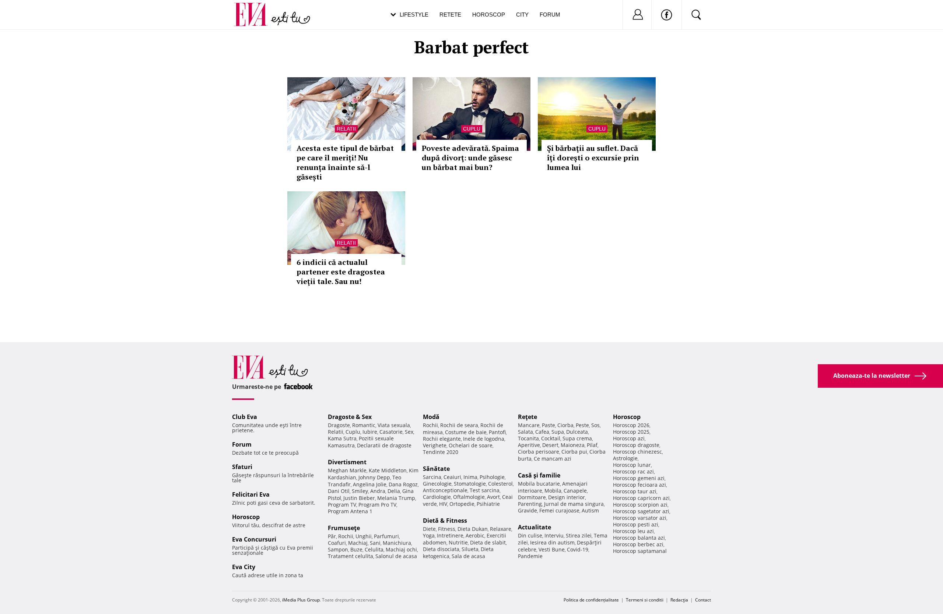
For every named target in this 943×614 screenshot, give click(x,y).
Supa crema (577, 438)
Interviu (554, 535)
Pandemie (530, 556)
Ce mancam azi (552, 458)
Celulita (374, 549)
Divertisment (347, 462)
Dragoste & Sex (350, 417)
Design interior (566, 497)
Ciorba (565, 425)
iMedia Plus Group (301, 600)
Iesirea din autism (552, 542)
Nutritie (458, 542)
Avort (493, 496)
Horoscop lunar (632, 464)
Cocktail (550, 438)
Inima (470, 476)
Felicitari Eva (251, 494)
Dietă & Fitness (445, 521)
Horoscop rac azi (633, 471)
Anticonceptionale (445, 490)
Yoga (429, 535)
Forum (550, 14)
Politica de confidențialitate (591, 600)
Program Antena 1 (350, 511)
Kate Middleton (388, 470)
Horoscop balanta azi (639, 537)
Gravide (527, 510)
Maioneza (573, 444)
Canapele (575, 490)
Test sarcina (484, 490)
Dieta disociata (441, 549)
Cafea (542, 431)
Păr (332, 536)
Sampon (338, 549)
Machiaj (358, 542)
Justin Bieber (359, 497)
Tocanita (528, 438)
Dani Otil (339, 490)
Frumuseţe (344, 528)
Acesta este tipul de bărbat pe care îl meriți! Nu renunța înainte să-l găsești (345, 162)
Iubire (369, 431)
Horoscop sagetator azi (641, 511)
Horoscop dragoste (636, 444)
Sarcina (432, 476)
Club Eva (244, 417)
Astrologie (625, 458)
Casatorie (391, 431)
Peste (582, 425)
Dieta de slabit (488, 542)
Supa (557, 431)
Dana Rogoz (403, 484)
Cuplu (471, 129)
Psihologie (492, 476)
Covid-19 (577, 549)
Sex (409, 431)
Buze (356, 549)
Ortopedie (461, 503)
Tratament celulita (350, 556)
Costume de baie (466, 432)
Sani (375, 542)
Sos (595, 425)
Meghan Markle (347, 470)
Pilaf (592, 444)
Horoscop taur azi (634, 491)
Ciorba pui (574, 451)
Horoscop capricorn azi (641, 497)
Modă (431, 417)
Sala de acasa (468, 556)
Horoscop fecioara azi (639, 484)
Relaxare (500, 528)
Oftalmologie (469, 496)
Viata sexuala (394, 425)
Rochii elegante (442, 438)
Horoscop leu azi (633, 531)
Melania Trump (396, 497)
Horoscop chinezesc (637, 451)
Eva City (243, 567)
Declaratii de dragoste (384, 445)
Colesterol (500, 483)
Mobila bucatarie (539, 483)
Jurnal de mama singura (574, 503)
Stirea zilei (579, 535)
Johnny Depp (374, 477)
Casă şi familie (539, 475)
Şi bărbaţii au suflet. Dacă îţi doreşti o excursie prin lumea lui (593, 157)
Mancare (529, 425)
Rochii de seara (459, 425)
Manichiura (397, 542)
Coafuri (337, 542)
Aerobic (475, 535)
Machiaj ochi (401, 549)
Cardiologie (437, 496)
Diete (429, 528)
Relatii (346, 129)
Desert (550, 444)
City (522, 14)
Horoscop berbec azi (638, 544)
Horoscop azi (629, 438)
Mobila (552, 490)
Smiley (360, 490)
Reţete (527, 417)
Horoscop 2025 (631, 431)
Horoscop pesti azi (635, 524)
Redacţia (679, 600)
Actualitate (534, 527)
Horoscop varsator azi (639, 517)
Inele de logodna (483, 438)
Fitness (446, 528)
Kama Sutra (342, 438)
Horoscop (488, 14)
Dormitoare (532, 497)
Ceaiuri (452, 476)
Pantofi (497, 432)
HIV (443, 503)
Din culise (530, 535)
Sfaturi (242, 467)
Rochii (345, 536)
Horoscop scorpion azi (640, 504)
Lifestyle (414, 14)
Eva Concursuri (254, 539)
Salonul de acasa (396, 556)
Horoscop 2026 (631, 425)
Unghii (363, 536)
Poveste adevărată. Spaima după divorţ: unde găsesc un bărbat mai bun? (470, 157)
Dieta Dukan (473, 528)
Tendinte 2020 (440, 451)
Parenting (530, 503)
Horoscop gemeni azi (639, 478)
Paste (548, 425)
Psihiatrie (488, 503)
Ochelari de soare (470, 445)
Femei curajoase (559, 510)
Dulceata (577, 431)
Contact (703, 600)
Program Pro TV (377, 504)
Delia (394, 490)
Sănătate (436, 469)
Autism (590, 510)
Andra (377, 490)
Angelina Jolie (369, 484)
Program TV (342, 504)
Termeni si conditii (644, 600)
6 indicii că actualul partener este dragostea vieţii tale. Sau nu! (341, 271)
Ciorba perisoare (538, 451)
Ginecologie (437, 483)
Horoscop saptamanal (640, 550)
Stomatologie (470, 483)
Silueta (470, 549)
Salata (525, 431)
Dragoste (339, 425)
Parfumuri (386, 536)
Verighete (434, 445)
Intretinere (450, 535)
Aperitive (529, 444)
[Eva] (255, 8)
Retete (450, 14)
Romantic (363, 425)
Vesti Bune (552, 549)
